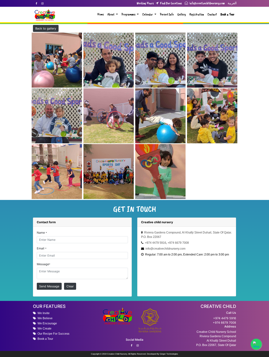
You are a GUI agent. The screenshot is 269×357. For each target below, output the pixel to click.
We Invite (44, 313)
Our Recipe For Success (53, 333)
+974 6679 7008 (224, 322)
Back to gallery (45, 28)
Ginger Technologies (169, 354)
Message (43, 264)
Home (100, 14)
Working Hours (145, 3)
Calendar (148, 14)
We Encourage (47, 323)
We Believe (45, 318)
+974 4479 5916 (224, 318)
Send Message (49, 286)
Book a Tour (227, 14)
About (111, 14)
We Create (44, 328)
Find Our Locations (168, 3)
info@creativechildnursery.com (207, 3)
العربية (232, 3)
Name (42, 232)
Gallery (181, 14)
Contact (212, 14)
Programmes (129, 14)
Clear (70, 286)
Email (41, 248)
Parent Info (167, 14)
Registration (196, 14)
